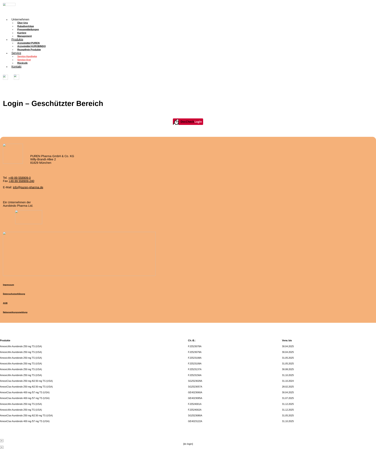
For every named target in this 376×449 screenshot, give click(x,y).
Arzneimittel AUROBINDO (31, 46)
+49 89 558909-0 (19, 177)
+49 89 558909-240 (21, 181)
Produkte (17, 39)
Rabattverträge (25, 26)
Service (16, 53)
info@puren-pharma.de (28, 187)
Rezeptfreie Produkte (29, 49)
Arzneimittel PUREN (28, 43)
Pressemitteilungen (28, 29)
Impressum (8, 284)
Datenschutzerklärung (14, 294)
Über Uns (22, 23)
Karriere (21, 33)
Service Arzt (24, 60)
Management (24, 36)
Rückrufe (22, 63)
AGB (5, 303)
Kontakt (16, 66)
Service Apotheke (27, 56)
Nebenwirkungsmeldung (15, 312)
